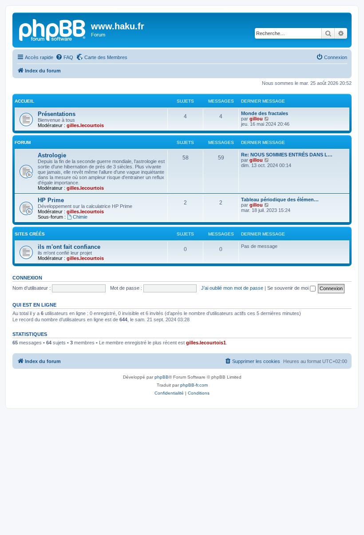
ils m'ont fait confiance (69, 247)
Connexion (27, 277)
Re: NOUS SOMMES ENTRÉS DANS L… (286, 154)
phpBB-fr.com (194, 385)
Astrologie (52, 155)
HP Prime (51, 200)
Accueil (24, 101)
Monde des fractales (264, 113)
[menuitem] (64, 57)
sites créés (30, 234)
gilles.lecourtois (85, 125)
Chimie (80, 217)
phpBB (161, 377)
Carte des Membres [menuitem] (105, 57)
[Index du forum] (53, 29)
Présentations (56, 114)
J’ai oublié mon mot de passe (232, 288)
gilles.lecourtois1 (206, 342)
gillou (256, 118)
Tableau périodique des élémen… (280, 199)
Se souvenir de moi (288, 288)
